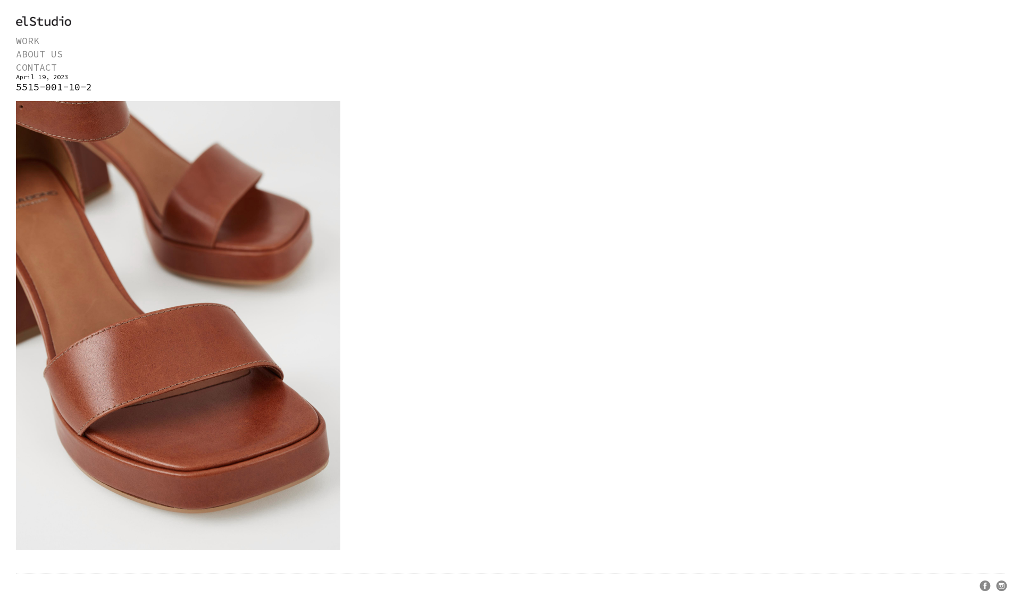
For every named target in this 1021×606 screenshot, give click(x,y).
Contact (36, 67)
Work (27, 41)
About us (39, 54)
